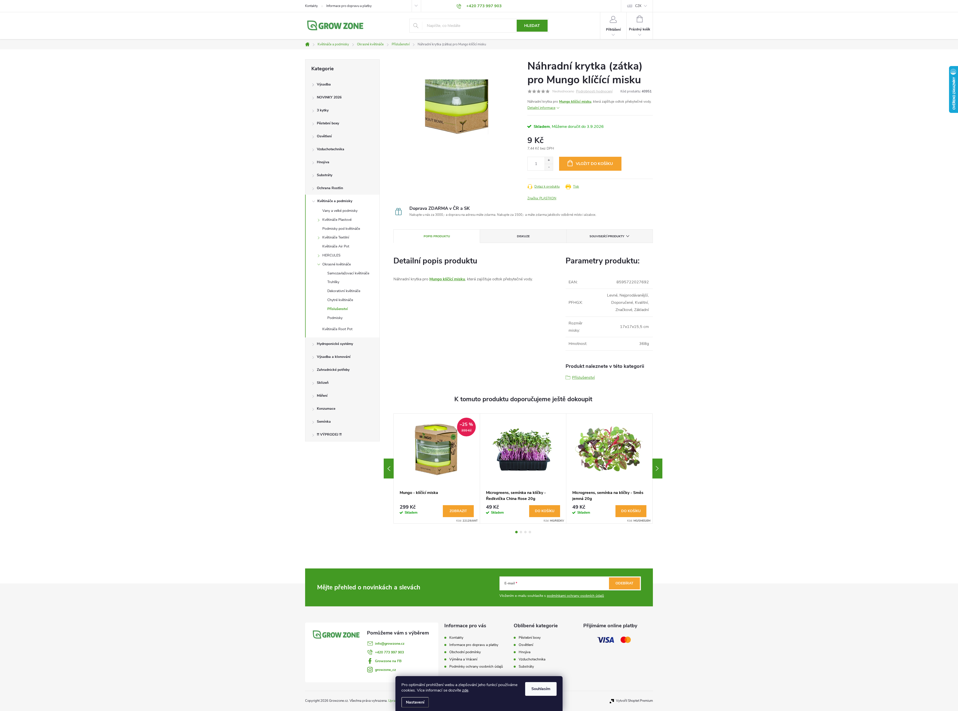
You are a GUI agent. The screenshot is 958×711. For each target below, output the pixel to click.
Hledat (532, 25)
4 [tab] (530, 532)
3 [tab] (525, 532)
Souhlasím (540, 689)
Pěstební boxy (328, 123)
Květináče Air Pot (335, 246)
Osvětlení (324, 136)
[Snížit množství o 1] (549, 167)
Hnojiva (323, 162)
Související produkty (607, 236)
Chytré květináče (340, 300)
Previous (389, 468)
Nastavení (415, 702)
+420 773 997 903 (389, 652)
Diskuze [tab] (523, 236)
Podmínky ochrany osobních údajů (476, 666)
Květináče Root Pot (337, 329)
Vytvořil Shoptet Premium (634, 701)
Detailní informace (541, 107)
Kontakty (311, 6)
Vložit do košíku (594, 163)
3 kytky (323, 110)
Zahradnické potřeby (333, 369)
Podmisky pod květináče (341, 228)
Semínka (324, 421)
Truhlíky (333, 282)
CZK (638, 6)
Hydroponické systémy (335, 343)
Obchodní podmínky (465, 652)
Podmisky (335, 318)
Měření (322, 395)
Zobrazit (458, 511)
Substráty (324, 175)
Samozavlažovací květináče (348, 273)
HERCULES (331, 255)
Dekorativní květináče (343, 291)
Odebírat (624, 583)
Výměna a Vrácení (463, 659)
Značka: (541, 198)
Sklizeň (323, 382)
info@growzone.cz (389, 643)
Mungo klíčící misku (575, 101)
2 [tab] (521, 532)
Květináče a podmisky (334, 201)
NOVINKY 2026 (329, 97)
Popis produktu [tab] (437, 236)
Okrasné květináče (336, 264)
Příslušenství (337, 309)
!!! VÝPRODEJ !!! (329, 434)
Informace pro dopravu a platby (349, 6)
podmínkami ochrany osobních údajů (575, 595)
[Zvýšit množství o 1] (549, 160)
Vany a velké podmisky (340, 210)
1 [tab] (516, 532)
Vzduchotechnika (330, 149)
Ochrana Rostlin (330, 188)
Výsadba (324, 84)
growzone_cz (385, 669)
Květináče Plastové (337, 219)
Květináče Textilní (335, 237)
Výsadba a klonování (334, 356)
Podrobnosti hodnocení (594, 91)
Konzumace (326, 408)
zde (465, 690)
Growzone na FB (388, 661)
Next (657, 468)
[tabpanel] (437, 469)
